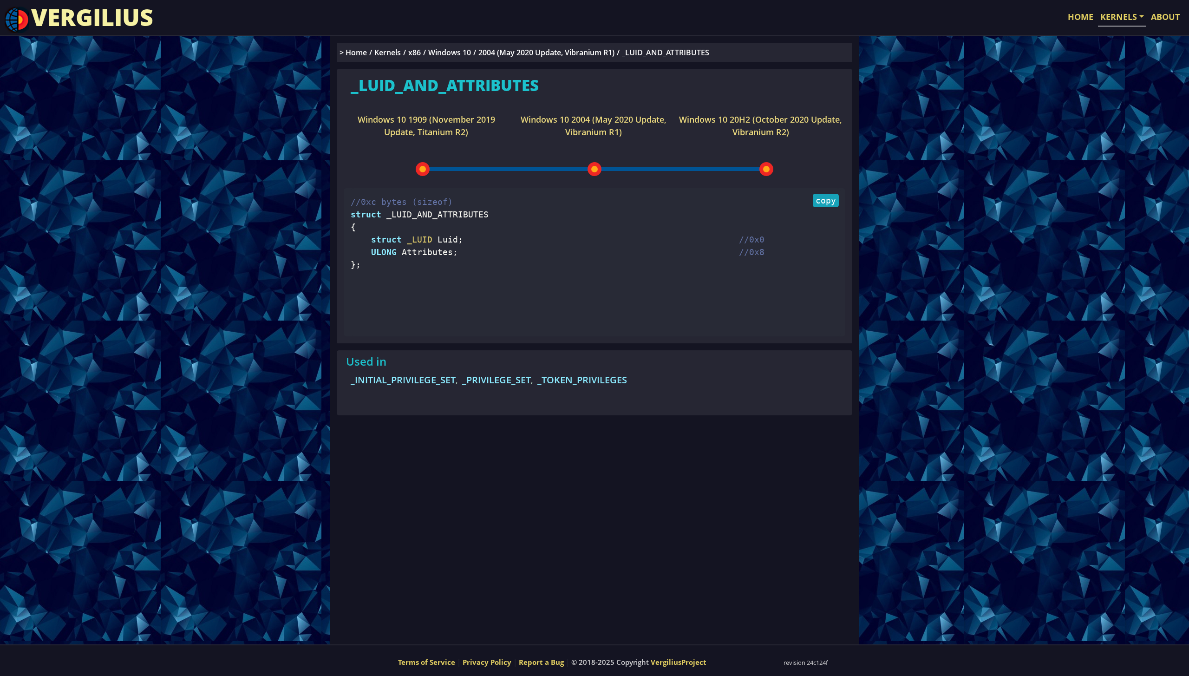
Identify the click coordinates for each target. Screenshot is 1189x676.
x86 (414, 52)
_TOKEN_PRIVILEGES (582, 380)
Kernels (387, 52)
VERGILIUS (92, 17)
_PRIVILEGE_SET (496, 380)
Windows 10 (449, 52)
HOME (1080, 16)
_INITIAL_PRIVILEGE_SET (403, 380)
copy (826, 200)
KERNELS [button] (1118, 16)
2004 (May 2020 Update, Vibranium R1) (546, 52)
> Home (353, 52)
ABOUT (1165, 16)
